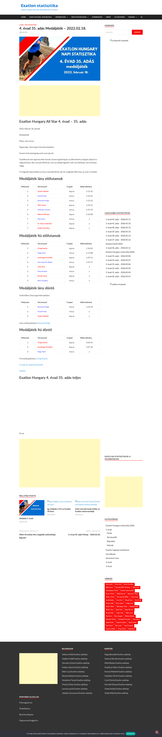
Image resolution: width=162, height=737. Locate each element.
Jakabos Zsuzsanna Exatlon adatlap (77, 693)
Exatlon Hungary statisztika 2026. (120, 252)
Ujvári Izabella (128, 626)
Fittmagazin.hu (25, 702)
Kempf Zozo (129, 600)
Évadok (131, 17)
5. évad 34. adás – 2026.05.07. (118, 260)
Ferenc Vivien (110, 594)
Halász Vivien (110, 597)
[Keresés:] (124, 32)
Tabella (22, 371)
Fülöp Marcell (121, 594)
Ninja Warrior (129, 610)
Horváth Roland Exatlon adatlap (118, 684)
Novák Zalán (110, 613)
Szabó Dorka (110, 622)
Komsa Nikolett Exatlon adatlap (118, 671)
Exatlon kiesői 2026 (114, 244)
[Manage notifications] (157, 732)
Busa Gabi (118, 584)
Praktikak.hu (24, 708)
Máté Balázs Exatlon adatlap (117, 663)
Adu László (109, 584)
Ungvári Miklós (110, 629)
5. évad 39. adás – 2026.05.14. (118, 231)
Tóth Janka (118, 626)
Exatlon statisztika (39, 5)
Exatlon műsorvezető (127, 590)
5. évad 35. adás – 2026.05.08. (118, 256)
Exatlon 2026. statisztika (41, 17)
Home (23, 17)
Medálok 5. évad (26, 518)
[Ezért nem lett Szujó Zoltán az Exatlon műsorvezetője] (87, 503)
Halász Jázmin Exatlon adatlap (75, 667)
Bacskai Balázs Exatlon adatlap (75, 676)
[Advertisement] (59, 100)
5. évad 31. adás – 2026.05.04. (118, 272)
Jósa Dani (119, 600)
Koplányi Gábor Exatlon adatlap (118, 667)
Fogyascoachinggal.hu (28, 720)
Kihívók (110, 545)
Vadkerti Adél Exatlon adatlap (74, 658)
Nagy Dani (119, 610)
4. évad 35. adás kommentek (31, 364)
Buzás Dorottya (129, 584)
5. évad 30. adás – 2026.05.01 (118, 276)
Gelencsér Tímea (132, 594)
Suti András (136, 619)
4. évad (21, 25)
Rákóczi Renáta (130, 616)
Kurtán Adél (109, 603)
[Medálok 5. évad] (31, 508)
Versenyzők (60, 17)
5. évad (109, 529)
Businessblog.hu (26, 714)
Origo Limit (119, 613)
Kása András (120, 603)
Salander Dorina (111, 619)
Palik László (129, 613)
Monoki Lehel (134, 606)
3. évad (109, 566)
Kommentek (97, 17)
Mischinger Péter (122, 606)
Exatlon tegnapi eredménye (117, 550)
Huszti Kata (134, 597)
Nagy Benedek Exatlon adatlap (118, 654)
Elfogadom (130, 733)
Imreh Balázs (110, 600)
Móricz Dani (109, 610)
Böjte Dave (109, 587)
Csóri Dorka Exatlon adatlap (117, 680)
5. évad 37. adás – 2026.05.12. (118, 239)
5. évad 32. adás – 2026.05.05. (118, 268)
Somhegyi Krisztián (124, 619)
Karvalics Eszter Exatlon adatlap (75, 663)
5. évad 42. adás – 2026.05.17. (118, 219)
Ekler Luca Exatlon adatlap (73, 671)
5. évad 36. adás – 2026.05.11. (118, 248)
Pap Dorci (109, 616)
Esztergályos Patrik (112, 590)
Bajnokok (111, 541)
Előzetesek (120, 17)
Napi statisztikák (79, 17)
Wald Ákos (131, 629)
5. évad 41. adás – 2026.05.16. (118, 223)
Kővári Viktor (110, 606)
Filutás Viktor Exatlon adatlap (75, 684)
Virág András (42, 358)
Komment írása (112, 558)
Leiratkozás (111, 554)
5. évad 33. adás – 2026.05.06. (118, 264)
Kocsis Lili (138, 600)
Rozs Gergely (118, 616)
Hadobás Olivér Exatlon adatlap (118, 676)
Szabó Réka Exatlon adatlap (116, 693)
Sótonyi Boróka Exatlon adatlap (118, 658)
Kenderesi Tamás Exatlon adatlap (76, 680)
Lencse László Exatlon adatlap (74, 688)
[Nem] (159, 734)
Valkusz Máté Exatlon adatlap (74, 654)
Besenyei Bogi (44, 323)
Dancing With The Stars (122, 587)
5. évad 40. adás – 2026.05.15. (118, 227)
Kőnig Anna (129, 603)
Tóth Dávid (109, 626)
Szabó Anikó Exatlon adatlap (117, 688)
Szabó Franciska (121, 622)
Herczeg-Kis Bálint (123, 597)
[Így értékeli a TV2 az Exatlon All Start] (59, 503)
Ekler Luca (136, 587)
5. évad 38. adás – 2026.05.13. (118, 235)
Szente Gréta (132, 622)
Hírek (108, 17)
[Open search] (141, 17)
